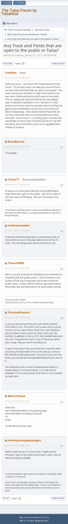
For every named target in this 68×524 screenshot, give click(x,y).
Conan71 (13, 179)
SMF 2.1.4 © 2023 (26, 521)
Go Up (6, 498)
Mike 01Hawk (16, 396)
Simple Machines (42, 521)
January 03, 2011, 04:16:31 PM (17, 146)
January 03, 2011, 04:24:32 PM (17, 184)
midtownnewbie (18, 225)
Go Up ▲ (45, 517)
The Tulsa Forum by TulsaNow (19, 12)
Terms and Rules (32, 517)
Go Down (7, 63)
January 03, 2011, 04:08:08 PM (17, 77)
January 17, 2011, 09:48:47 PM (17, 268)
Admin (43, 34)
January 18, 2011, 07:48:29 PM (17, 445)
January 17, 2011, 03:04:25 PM (17, 230)
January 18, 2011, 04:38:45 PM (17, 401)
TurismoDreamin (19, 312)
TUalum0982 (16, 263)
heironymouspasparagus (24, 440)
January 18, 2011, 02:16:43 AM (17, 317)
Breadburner (16, 141)
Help (21, 517)
